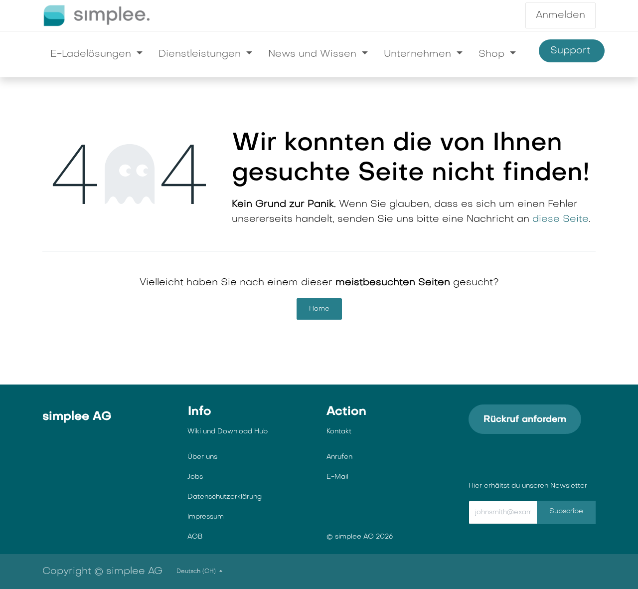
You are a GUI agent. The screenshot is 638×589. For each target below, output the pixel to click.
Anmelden (560, 15)
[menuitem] (96, 54)
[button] (546, 513)
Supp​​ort (571, 51)
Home (319, 309)
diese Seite (560, 219)
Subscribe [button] (566, 511)
